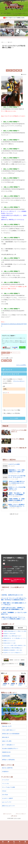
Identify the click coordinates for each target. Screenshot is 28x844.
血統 (9, 352)
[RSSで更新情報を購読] (10, 360)
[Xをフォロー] (5, 360)
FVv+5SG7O (21, 198)
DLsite (23, 673)
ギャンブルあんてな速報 (8, 787)
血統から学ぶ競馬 (6, 741)
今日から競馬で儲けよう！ (9, 730)
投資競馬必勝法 (6, 756)
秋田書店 (4, 685)
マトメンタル (5, 783)
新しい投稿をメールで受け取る (12, 413)
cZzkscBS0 (21, 226)
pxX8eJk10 (21, 239)
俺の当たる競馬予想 (7, 767)
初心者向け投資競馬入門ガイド (10, 748)
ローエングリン (6, 354)
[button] (20, 70)
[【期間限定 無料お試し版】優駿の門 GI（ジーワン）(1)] (14, 679)
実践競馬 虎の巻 (6, 752)
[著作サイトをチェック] (2, 360)
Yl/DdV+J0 (21, 109)
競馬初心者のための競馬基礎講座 (10, 733)
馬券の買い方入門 (6, 726)
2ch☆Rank (5, 794)
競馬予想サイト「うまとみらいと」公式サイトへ (14, 580)
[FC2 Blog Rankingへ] (22, 347)
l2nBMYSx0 (21, 295)
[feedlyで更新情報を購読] (8, 360)
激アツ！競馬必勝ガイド (8, 744)
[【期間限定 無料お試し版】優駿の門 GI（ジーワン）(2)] (6, 679)
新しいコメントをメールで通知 (12, 410)
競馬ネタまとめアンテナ (8, 805)
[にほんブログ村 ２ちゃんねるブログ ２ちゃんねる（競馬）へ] (15, 347)
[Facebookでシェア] (10, 70)
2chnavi (4, 791)
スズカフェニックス (16, 352)
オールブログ (5, 779)
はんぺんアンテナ (6, 802)
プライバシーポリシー (19, 381)
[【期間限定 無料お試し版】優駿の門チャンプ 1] (22, 679)
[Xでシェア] (7, 70)
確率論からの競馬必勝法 (8, 759)
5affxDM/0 (20, 141)
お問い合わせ (14, 815)
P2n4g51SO (21, 180)
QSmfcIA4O (21, 273)
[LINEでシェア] (17, 70)
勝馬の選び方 (5, 737)
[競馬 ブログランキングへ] (6, 347)
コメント (6, 392)
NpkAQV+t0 (21, 123)
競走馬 (4, 352)
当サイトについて (7, 813)
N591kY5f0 (21, 284)
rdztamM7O (21, 310)
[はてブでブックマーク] (14, 70)
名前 (4, 386)
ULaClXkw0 (21, 209)
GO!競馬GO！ (5, 771)
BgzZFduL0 (21, 171)
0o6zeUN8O (21, 160)
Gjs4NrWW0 (21, 260)
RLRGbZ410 (21, 132)
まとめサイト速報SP (7, 798)
